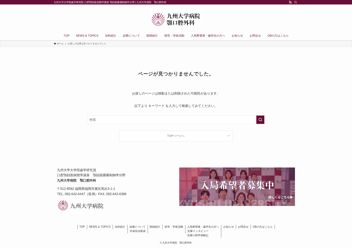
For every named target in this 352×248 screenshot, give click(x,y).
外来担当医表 (138, 231)
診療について (137, 226)
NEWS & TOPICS (100, 226)
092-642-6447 (75, 194)
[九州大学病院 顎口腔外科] (176, 18)
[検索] (295, 2)
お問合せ (243, 226)
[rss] (290, 2)
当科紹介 (120, 226)
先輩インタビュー (198, 231)
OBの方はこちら (263, 226)
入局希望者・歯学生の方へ (203, 226)
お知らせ (228, 226)
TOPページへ (176, 135)
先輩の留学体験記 (197, 235)
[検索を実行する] (260, 119)
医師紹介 (155, 226)
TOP (82, 226)
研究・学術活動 (174, 226)
